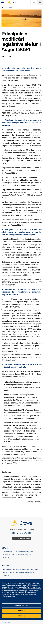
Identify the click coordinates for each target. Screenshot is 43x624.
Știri (10, 7)
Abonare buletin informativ (29, 569)
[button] (40, 580)
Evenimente (13, 569)
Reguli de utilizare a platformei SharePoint (18, 572)
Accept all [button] (21, 610)
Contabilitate (7, 551)
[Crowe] (12, 2)
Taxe (31, 551)
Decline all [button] (21, 616)
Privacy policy (6, 622)
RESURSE (5, 565)
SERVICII (5, 548)
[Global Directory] (34, 2)
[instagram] (26, 533)
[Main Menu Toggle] (3, 2)
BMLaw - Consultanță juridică (22, 555)
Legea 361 (6, 575)
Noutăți (5, 569)
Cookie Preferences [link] (23, 538)
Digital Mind (7, 558)
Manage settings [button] (21, 605)
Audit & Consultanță (21, 551)
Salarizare (6, 555)
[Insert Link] (14, 533)
